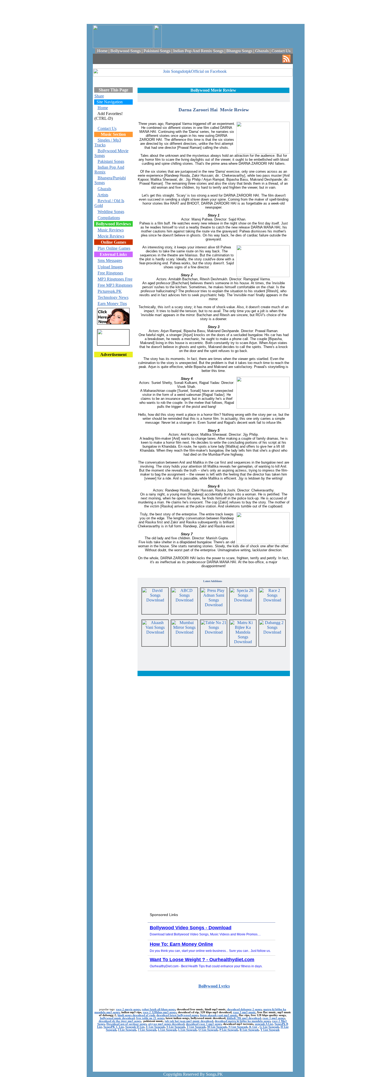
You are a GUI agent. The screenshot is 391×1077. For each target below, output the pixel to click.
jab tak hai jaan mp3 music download (189, 1021)
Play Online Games (114, 248)
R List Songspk (249, 1029)
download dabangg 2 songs (244, 1009)
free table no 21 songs (150, 1018)
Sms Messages (110, 260)
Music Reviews (111, 230)
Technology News (113, 297)
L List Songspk (167, 1029)
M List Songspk (217, 1026)
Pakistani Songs (111, 161)
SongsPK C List (113, 1026)
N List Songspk (238, 1026)
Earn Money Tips (112, 303)
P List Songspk (228, 1029)
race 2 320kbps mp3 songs (159, 1012)
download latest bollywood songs (177, 1015)
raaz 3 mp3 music (244, 1012)
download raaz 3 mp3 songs (204, 1024)
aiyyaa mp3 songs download (166, 1024)
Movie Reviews (111, 236)
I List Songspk (127, 1029)
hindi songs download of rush (136, 1015)
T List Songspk (196, 1026)
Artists (102, 195)
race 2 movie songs (128, 1009)
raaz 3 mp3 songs (274, 1018)
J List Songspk (147, 1029)
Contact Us (107, 128)
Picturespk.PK (110, 291)
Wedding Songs (111, 211)
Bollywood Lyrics (214, 986)
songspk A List (264, 1024)
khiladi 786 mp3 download (244, 1018)
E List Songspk (155, 1026)
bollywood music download (117, 1018)
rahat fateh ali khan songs (158, 1009)
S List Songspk (176, 1026)
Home (103, 107)
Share (99, 96)
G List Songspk (269, 1026)
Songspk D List (134, 1026)
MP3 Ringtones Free (115, 279)
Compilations (109, 217)
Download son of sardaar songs (126, 1024)
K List (253, 1026)
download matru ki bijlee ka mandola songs (243, 1021)
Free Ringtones (110, 273)
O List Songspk (208, 1029)
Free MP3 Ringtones (115, 285)
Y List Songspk (270, 1029)
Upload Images (110, 267)
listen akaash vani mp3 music (218, 1015)
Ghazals (104, 188)
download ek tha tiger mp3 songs (120, 1021)
